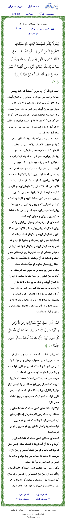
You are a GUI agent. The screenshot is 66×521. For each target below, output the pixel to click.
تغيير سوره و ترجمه (39, 28)
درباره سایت (50, 510)
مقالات (29, 13)
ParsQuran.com (33, 517)
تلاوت (15, 28)
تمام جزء (24, 494)
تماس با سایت (16, 510)
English (16, 13)
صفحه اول (33, 6)
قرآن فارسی (27, 514)
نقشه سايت (34, 510)
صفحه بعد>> (22, 498)
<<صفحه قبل (43, 498)
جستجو (31, 33)
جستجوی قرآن (46, 13)
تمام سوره (41, 494)
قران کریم (39, 514)
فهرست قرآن (15, 6)
